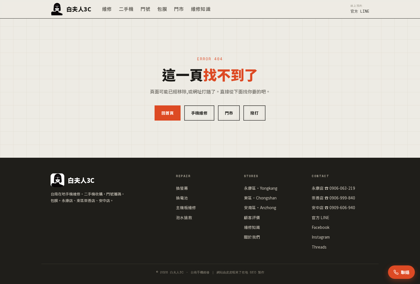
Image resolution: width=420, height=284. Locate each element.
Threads (319, 247)
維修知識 (201, 8)
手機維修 (199, 113)
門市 (179, 8)
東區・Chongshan (260, 198)
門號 (146, 8)
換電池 (182, 198)
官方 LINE (320, 217)
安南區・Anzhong (260, 207)
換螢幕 (182, 188)
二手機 (126, 8)
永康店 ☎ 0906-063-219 (333, 188)
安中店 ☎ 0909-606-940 (333, 207)
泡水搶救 (184, 217)
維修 (107, 8)
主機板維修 (186, 207)
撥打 (254, 113)
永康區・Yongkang (260, 188)
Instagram (321, 237)
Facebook (320, 227)
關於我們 (252, 237)
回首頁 (167, 113)
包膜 (162, 8)
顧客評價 (252, 217)
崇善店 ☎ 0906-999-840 (333, 198)
